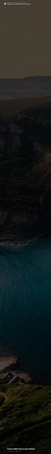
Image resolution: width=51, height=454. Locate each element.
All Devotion (9, 2)
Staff (8, 451)
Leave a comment (19, 451)
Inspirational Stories (19, 4)
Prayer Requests (27, 4)
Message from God (11, 4)
